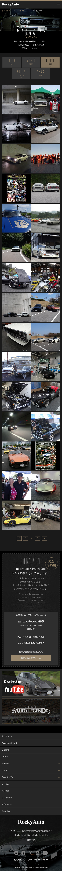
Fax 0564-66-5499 (39, 835)
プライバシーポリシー (38, 860)
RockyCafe (6, 811)
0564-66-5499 (31, 643)
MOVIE (31, 61)
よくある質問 (7, 797)
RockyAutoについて (9, 743)
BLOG (12, 61)
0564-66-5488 (31, 621)
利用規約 (18, 860)
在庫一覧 (5, 763)
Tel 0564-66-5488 (22, 835)
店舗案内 (5, 750)
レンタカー (6, 784)
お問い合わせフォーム (31, 658)
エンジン (5, 770)
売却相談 (5, 791)
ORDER (5, 757)
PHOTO (50, 61)
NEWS (40, 72)
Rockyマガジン (8, 777)
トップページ (7, 736)
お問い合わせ (7, 804)
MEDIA (21, 72)
